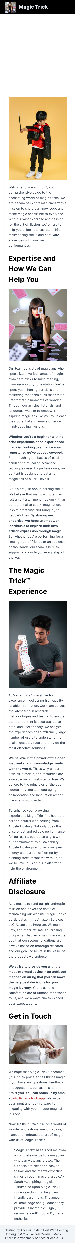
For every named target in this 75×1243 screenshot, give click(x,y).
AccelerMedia (40, 1234)
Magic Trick (33, 7)
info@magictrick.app (28, 1098)
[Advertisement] (37, 53)
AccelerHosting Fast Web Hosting (44, 1230)
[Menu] (69, 7)
